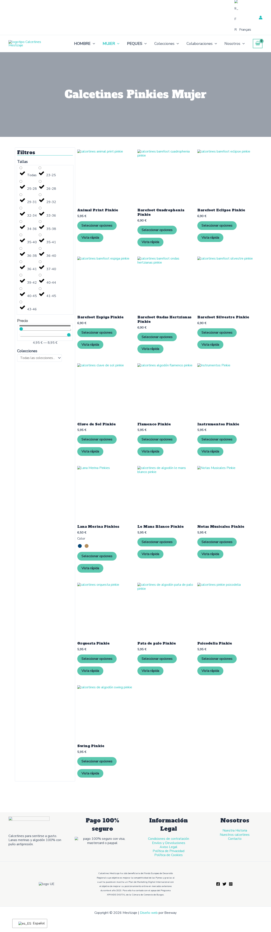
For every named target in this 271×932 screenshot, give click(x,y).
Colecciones (164, 43)
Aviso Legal (168, 847)
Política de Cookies (168, 855)
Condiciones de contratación (168, 838)
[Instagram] (231, 884)
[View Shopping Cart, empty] (258, 43)
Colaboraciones (200, 43)
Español (37, 923)
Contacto (235, 838)
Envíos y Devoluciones (168, 843)
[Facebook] (218, 884)
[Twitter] (224, 884)
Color (81, 539)
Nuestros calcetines (235, 834)
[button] (93, 43)
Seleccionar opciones (97, 225)
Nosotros (232, 43)
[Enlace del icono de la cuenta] (261, 17)
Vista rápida (90, 237)
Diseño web (149, 912)
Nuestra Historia (235, 830)
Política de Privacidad (168, 851)
